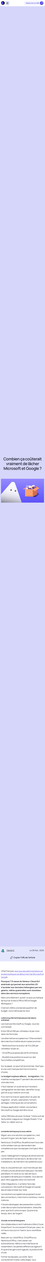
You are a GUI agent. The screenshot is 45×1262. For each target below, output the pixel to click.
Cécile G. (10, 950)
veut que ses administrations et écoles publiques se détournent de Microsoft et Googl (22, 974)
